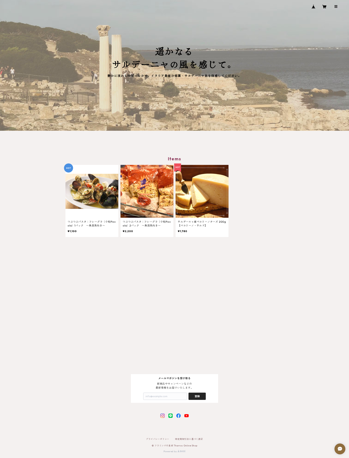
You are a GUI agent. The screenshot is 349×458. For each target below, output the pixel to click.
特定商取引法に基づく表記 (189, 439)
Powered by (171, 451)
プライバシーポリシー (157, 439)
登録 (197, 396)
